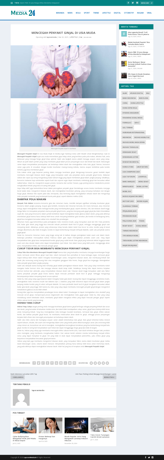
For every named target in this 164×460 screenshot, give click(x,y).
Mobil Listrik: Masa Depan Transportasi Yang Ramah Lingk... (41, 3)
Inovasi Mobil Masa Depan (134, 142)
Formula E (127, 123)
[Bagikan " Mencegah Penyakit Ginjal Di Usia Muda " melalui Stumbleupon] (65, 363)
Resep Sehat (128, 226)
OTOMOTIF (129, 13)
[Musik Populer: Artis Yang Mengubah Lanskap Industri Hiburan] (76, 425)
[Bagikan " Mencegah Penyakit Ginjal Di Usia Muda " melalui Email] (70, 363)
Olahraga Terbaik (130, 206)
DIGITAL (117, 13)
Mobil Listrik (142, 186)
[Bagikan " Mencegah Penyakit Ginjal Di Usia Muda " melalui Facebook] (34, 363)
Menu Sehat (143, 181)
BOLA (78, 13)
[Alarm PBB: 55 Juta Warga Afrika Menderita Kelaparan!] (124, 53)
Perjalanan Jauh (129, 211)
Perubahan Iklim (129, 216)
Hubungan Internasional (133, 132)
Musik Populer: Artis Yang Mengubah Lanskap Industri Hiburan (76, 438)
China (125, 103)
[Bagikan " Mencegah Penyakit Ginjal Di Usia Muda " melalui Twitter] (38, 363)
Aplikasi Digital (136, 93)
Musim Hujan (142, 201)
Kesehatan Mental (131, 162)
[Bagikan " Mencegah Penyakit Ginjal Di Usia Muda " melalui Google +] (43, 363)
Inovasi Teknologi (130, 147)
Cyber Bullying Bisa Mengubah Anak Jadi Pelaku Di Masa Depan (24, 438)
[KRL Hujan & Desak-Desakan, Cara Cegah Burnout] (124, 75)
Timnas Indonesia (130, 231)
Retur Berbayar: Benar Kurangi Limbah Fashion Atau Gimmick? (139, 64)
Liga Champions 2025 (131, 172)
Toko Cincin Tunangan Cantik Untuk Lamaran (99, 436)
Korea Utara (128, 167)
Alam (125, 93)
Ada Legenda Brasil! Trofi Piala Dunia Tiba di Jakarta (138, 33)
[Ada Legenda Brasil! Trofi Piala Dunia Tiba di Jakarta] (124, 34)
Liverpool (142, 177)
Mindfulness (128, 186)
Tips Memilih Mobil (130, 236)
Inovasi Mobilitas (141, 137)
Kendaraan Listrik (130, 157)
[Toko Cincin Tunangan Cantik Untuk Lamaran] (102, 425)
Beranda (60, 13)
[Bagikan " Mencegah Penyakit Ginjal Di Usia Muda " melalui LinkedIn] (56, 363)
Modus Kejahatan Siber (132, 196)
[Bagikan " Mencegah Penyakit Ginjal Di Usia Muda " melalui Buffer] (61, 363)
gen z (137, 123)
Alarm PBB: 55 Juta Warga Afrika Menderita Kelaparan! (139, 53)
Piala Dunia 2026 (129, 221)
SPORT (87, 13)
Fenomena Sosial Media (132, 118)
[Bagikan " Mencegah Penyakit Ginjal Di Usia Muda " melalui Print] (74, 363)
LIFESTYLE (106, 13)
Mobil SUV (127, 191)
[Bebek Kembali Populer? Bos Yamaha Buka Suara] (124, 44)
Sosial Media (141, 226)
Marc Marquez (129, 181)
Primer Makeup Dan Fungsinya (47, 437)
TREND (96, 13)
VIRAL (149, 13)
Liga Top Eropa (129, 177)
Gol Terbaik (128, 127)
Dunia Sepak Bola (130, 108)
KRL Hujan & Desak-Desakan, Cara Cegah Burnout (139, 75)
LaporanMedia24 (30, 457)
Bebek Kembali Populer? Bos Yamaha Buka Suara (139, 43)
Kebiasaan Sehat (130, 152)
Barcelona (143, 98)
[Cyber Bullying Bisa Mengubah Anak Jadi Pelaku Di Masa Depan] (24, 425)
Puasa (141, 221)
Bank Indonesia (129, 98)
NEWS (70, 13)
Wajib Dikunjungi (130, 245)
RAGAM (140, 13)
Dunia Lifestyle (137, 103)
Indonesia (127, 137)
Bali (147, 93)
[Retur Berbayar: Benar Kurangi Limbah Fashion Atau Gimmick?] (124, 63)
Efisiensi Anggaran (131, 113)
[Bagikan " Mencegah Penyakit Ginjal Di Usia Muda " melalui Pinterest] (52, 363)
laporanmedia (52, 37)
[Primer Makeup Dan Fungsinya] (50, 425)
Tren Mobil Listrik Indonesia (135, 240)
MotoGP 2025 (128, 201)
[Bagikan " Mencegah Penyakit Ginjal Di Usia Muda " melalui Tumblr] (47, 363)
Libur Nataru (142, 167)
